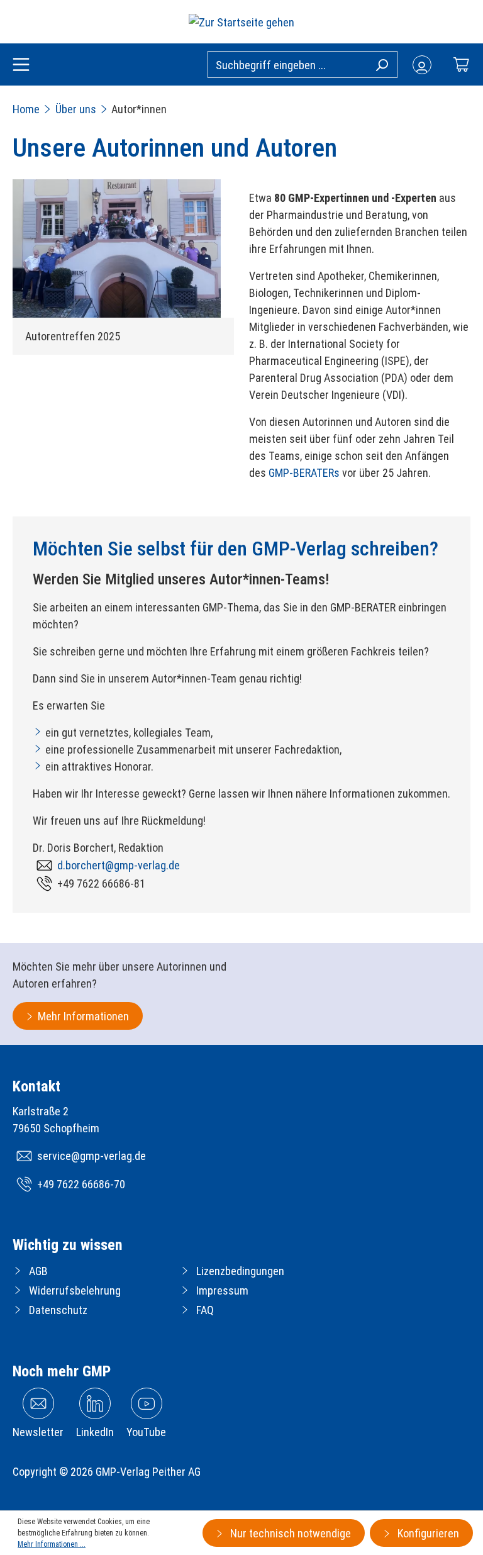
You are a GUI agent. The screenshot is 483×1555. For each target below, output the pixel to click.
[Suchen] (381, 64)
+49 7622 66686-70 (81, 1184)
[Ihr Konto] (422, 64)
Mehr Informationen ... (52, 1544)
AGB (38, 1271)
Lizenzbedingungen (240, 1271)
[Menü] (21, 65)
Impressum (222, 1290)
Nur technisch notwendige (289, 1533)
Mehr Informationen (83, 1016)
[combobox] (302, 64)
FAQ (205, 1310)
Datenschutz (58, 1310)
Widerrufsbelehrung (75, 1290)
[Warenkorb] (461, 64)
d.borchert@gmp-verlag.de (118, 865)
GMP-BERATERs (304, 472)
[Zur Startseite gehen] (241, 22)
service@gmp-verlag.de (91, 1155)
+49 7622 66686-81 (101, 883)
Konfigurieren (427, 1533)
